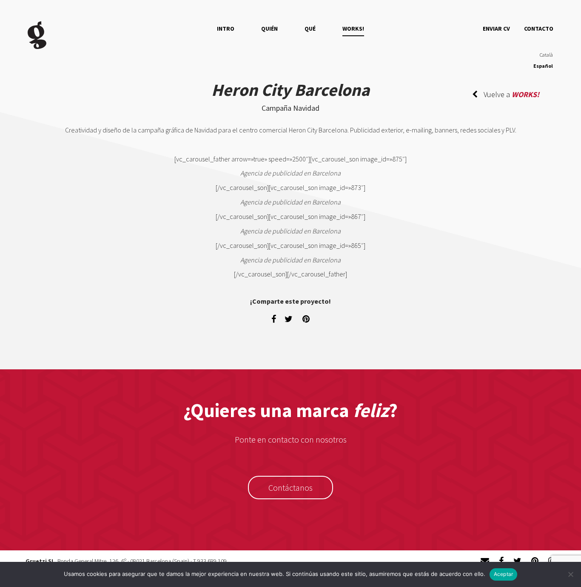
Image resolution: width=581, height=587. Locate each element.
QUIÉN (269, 28)
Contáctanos (290, 487)
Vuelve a (510, 94)
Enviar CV (496, 28)
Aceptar (503, 574)
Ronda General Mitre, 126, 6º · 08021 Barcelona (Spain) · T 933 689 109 (142, 561)
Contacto (538, 28)
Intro (225, 28)
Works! (353, 28)
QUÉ (310, 28)
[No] (570, 574)
